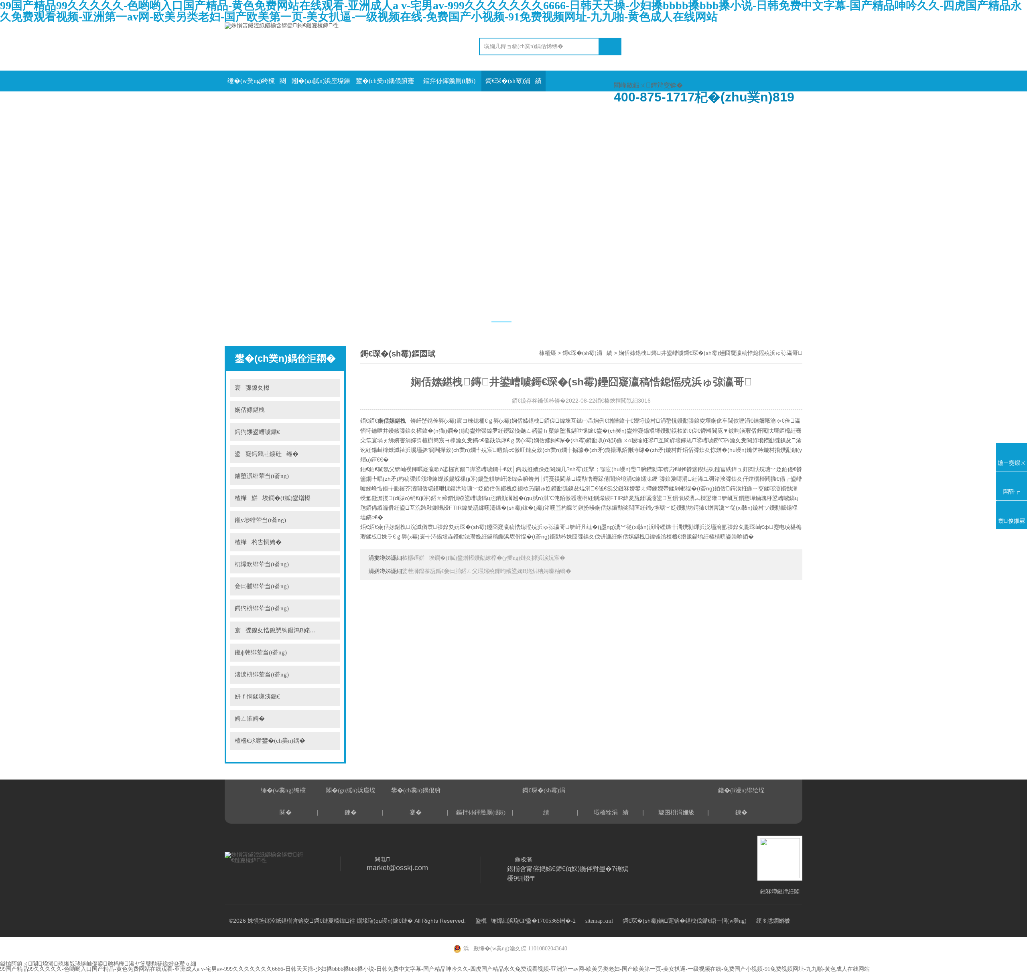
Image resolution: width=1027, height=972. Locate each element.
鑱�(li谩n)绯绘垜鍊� (449, 101)
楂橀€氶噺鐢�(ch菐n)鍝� (270, 740)
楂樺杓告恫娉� (258, 542)
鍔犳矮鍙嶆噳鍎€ (257, 432)
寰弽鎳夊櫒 (252, 388)
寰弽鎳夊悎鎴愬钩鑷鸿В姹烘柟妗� (284, 630)
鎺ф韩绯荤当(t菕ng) (261, 652)
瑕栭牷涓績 (256, 101)
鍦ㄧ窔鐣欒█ (385, 101)
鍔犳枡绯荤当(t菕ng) (262, 608)
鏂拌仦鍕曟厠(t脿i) (449, 80)
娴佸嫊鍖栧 (394, 421)
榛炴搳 (329, 388)
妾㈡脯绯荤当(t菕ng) (262, 586)
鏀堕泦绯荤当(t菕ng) (262, 476)
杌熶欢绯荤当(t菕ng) (262, 564)
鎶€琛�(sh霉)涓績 (513, 80)
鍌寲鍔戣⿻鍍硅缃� (266, 454)
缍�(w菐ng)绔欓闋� (256, 84)
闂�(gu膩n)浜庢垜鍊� (321, 84)
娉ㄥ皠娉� (250, 718)
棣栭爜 (547, 353)
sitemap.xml (599, 921)
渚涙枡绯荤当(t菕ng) (262, 674)
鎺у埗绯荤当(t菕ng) (260, 520)
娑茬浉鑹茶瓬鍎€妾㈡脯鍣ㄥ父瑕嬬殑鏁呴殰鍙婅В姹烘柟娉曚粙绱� (486, 571)
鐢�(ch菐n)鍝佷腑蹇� (385, 84)
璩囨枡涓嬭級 (321, 101)
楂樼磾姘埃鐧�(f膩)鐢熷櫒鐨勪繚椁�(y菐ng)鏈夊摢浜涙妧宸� (483, 558)
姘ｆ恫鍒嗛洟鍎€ (257, 696)
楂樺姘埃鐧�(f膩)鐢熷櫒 (273, 498)
